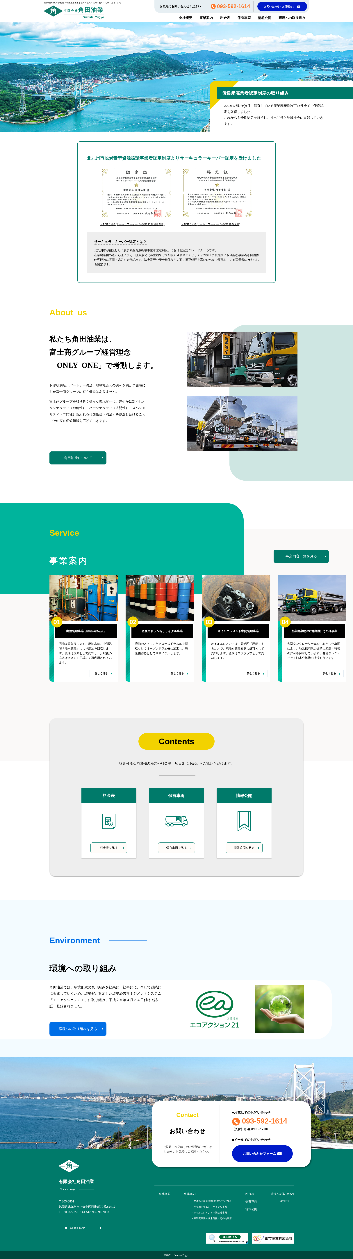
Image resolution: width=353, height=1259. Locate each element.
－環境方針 (284, 1201)
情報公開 (264, 18)
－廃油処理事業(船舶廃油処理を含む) (211, 1201)
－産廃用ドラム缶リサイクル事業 (209, 1206)
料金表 (225, 18)
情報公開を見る (244, 847)
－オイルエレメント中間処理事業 (209, 1212)
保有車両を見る (176, 847)
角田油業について (78, 458)
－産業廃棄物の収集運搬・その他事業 (211, 1218)
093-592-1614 (263, 1121)
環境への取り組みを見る (78, 1029)
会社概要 (185, 18)
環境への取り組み (292, 18)
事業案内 (206, 18)
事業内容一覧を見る (301, 556)
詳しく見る (102, 673)
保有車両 (244, 18)
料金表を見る (109, 847)
